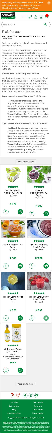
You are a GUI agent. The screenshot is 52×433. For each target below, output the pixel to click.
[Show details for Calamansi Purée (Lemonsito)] (13, 333)
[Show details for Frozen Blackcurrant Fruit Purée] (39, 174)
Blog (14, 409)
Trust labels (38, 409)
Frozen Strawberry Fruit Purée (39, 298)
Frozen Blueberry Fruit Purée (39, 246)
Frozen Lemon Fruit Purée (13, 298)
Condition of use (14, 413)
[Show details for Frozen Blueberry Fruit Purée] (39, 229)
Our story (14, 402)
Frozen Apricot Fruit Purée (13, 246)
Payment (38, 406)
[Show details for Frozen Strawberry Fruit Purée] (39, 281)
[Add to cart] (20, 211)
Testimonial (38, 402)
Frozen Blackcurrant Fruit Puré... (38, 193)
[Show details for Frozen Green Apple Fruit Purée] (13, 174)
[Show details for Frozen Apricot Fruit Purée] (13, 229)
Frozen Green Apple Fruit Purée (13, 191)
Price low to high (25, 161)
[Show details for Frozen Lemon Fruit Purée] (13, 281)
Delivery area (14, 406)
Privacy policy (38, 413)
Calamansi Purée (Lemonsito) (13, 350)
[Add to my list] (6, 211)
